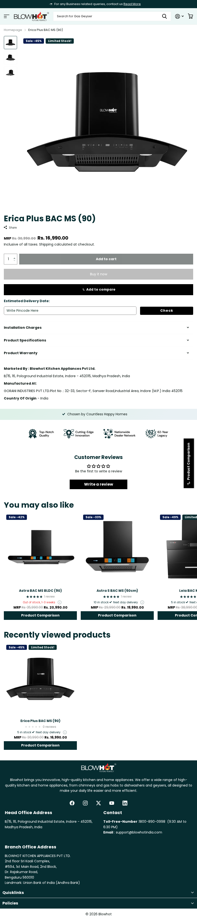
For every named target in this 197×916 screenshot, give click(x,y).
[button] (15, 255)
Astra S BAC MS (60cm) (117, 590)
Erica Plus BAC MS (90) (40, 720)
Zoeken (164, 16)
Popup (60, 602)
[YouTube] (112, 803)
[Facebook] (72, 803)
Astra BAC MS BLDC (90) (40, 590)
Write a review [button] (98, 484)
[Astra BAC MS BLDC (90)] (40, 548)
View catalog (6, 16)
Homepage (13, 30)
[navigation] (10, 42)
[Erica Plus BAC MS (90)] (40, 678)
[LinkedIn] (125, 803)
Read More (132, 4)
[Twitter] (98, 803)
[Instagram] (85, 803)
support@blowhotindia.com (139, 832)
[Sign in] (179, 16)
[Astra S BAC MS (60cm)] (117, 548)
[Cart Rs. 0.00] (190, 16)
